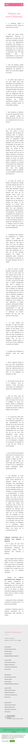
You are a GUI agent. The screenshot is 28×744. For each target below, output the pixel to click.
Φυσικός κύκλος (8, 651)
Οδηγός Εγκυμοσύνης (10, 664)
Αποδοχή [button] (12, 741)
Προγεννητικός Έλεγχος (10, 662)
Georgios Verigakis (15, 730)
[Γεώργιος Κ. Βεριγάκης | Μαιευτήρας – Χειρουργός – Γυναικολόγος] (14, 1)
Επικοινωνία (7, 669)
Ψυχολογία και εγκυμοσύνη (11, 667)
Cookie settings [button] (5, 740)
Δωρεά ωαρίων (8, 653)
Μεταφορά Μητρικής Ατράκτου (11, 656)
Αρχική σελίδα (8, 660)
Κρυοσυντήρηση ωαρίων (10, 649)
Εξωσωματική (8, 647)
